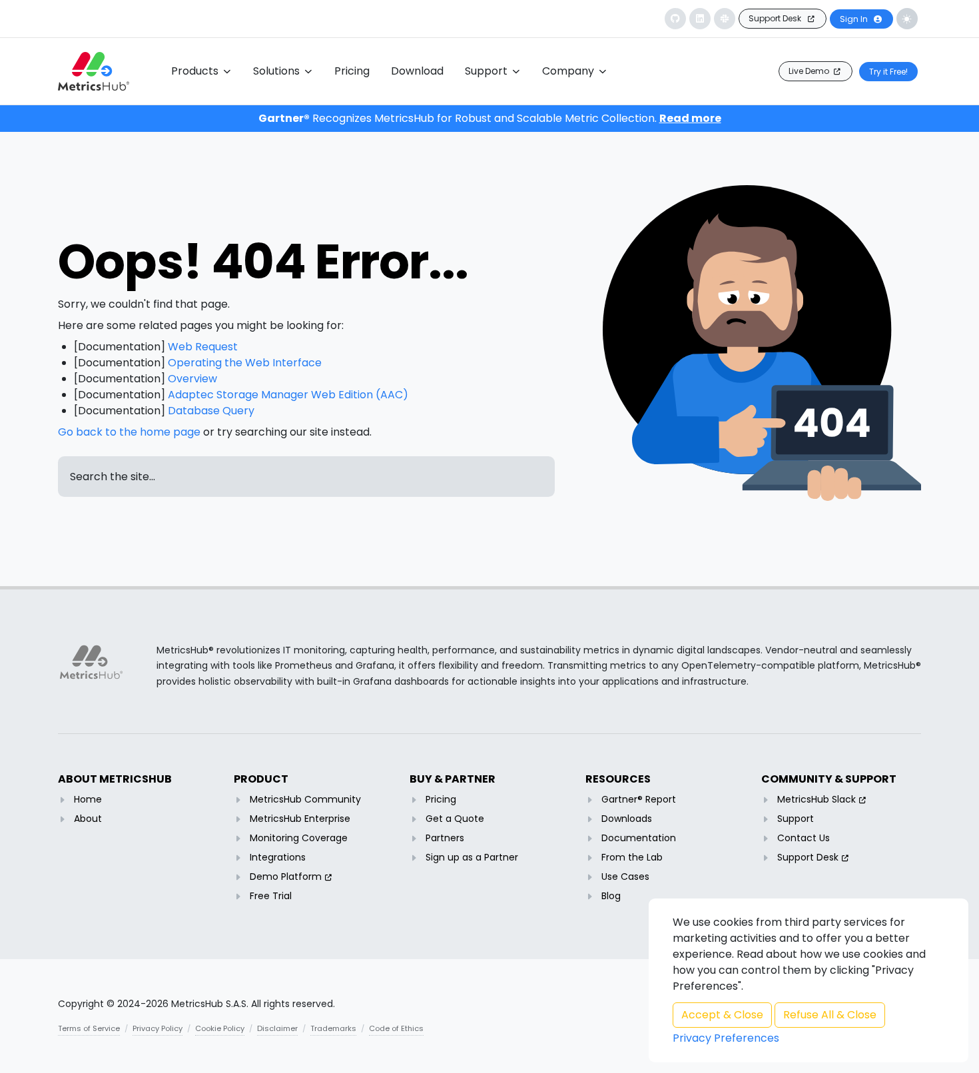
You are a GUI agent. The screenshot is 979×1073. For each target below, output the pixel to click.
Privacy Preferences (726, 1038)
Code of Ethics (396, 1028)
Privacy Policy (157, 1028)
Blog (611, 895)
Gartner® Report (638, 799)
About (88, 818)
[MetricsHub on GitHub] (675, 18)
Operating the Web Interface (245, 362)
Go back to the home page (129, 432)
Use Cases (625, 876)
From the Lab (632, 857)
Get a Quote (455, 818)
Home (88, 799)
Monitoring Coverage (299, 838)
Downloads (626, 818)
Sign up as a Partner (472, 857)
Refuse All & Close (829, 1014)
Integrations (278, 857)
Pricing (441, 799)
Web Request (203, 346)
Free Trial (271, 895)
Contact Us (803, 838)
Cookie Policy (219, 1028)
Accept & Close (722, 1014)
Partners (445, 838)
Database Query (211, 410)
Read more (690, 118)
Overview (192, 378)
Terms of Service (89, 1028)
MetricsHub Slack (816, 799)
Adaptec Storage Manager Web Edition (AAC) (288, 394)
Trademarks (333, 1028)
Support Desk (807, 857)
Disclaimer (277, 1028)
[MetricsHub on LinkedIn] (700, 18)
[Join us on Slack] (724, 18)
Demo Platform (286, 876)
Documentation (638, 838)
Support (795, 818)
